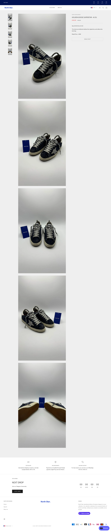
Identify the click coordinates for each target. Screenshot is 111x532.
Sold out (87, 39)
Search (5, 506)
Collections (52, 7)
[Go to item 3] (10, 34)
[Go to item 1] (10, 17)
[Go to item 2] (10, 26)
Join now (17, 491)
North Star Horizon (76, 14)
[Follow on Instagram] (4, 519)
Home (5, 504)
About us (60, 7)
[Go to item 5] (10, 51)
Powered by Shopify (47, 525)
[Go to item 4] (10, 43)
